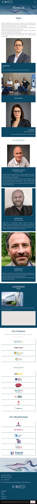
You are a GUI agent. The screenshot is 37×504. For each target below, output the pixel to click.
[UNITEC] (18, 383)
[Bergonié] (18, 351)
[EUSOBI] (18, 427)
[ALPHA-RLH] (18, 394)
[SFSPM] (18, 433)
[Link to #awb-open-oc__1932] (35, 1)
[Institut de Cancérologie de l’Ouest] (18, 357)
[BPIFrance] (18, 371)
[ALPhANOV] (18, 339)
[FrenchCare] (18, 406)
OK (32, 501)
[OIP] (19, 450)
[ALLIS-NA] (18, 389)
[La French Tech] (18, 400)
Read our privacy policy (24, 501)
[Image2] (18, 439)
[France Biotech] (18, 444)
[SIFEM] (18, 422)
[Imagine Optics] (18, 345)
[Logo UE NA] (18, 377)
